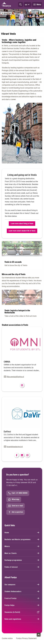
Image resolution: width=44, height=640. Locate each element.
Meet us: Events (11, 553)
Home (7, 532)
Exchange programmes (13, 560)
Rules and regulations (13, 619)
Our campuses (10, 584)
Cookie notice (7, 638)
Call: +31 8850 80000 (19, 493)
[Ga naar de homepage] (6, 4)
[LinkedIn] (22, 455)
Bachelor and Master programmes (17, 539)
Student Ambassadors (13, 591)
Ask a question (17, 512)
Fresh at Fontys (10, 598)
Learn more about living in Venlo (22, 223)
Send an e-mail (17, 506)
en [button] (26, 4)
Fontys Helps (9, 605)
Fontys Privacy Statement (26, 638)
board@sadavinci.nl (15, 447)
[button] (20, 4)
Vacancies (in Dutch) (12, 612)
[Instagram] (22, 385)
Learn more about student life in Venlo (22, 231)
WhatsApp (15, 499)
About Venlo (7, 13)
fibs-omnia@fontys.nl (15, 377)
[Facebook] (16, 455)
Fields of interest (11, 567)
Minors (7, 546)
